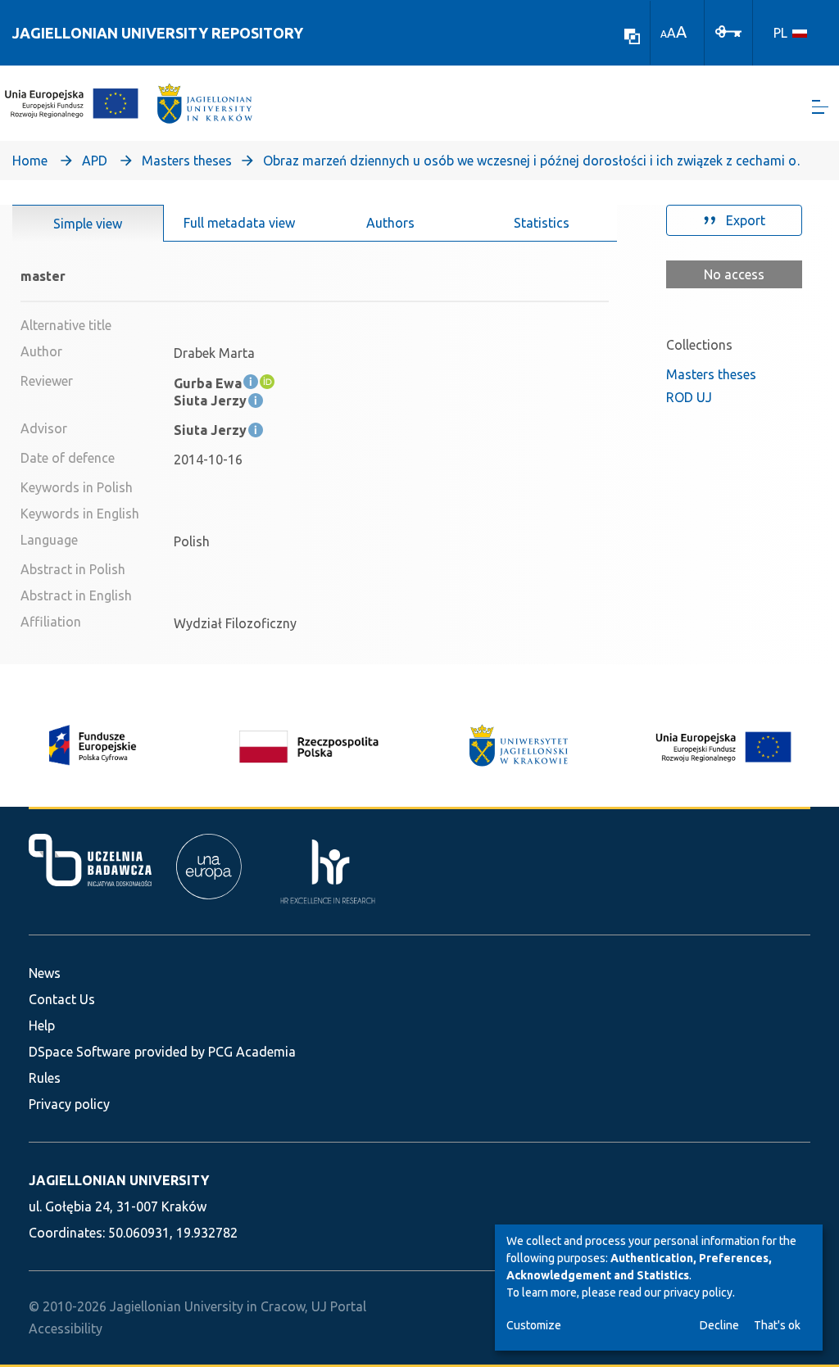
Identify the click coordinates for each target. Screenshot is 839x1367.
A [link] (663, 34)
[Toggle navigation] (820, 106)
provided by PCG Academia (215, 1051)
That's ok (777, 1325)
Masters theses (187, 160)
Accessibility (65, 1328)
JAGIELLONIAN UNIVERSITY (119, 1180)
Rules (45, 1078)
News (45, 973)
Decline (719, 1325)
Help (42, 1025)
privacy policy (698, 1292)
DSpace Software (79, 1051)
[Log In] (728, 30)
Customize (533, 1325)
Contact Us (62, 999)
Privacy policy (69, 1104)
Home (30, 160)
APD (94, 160)
